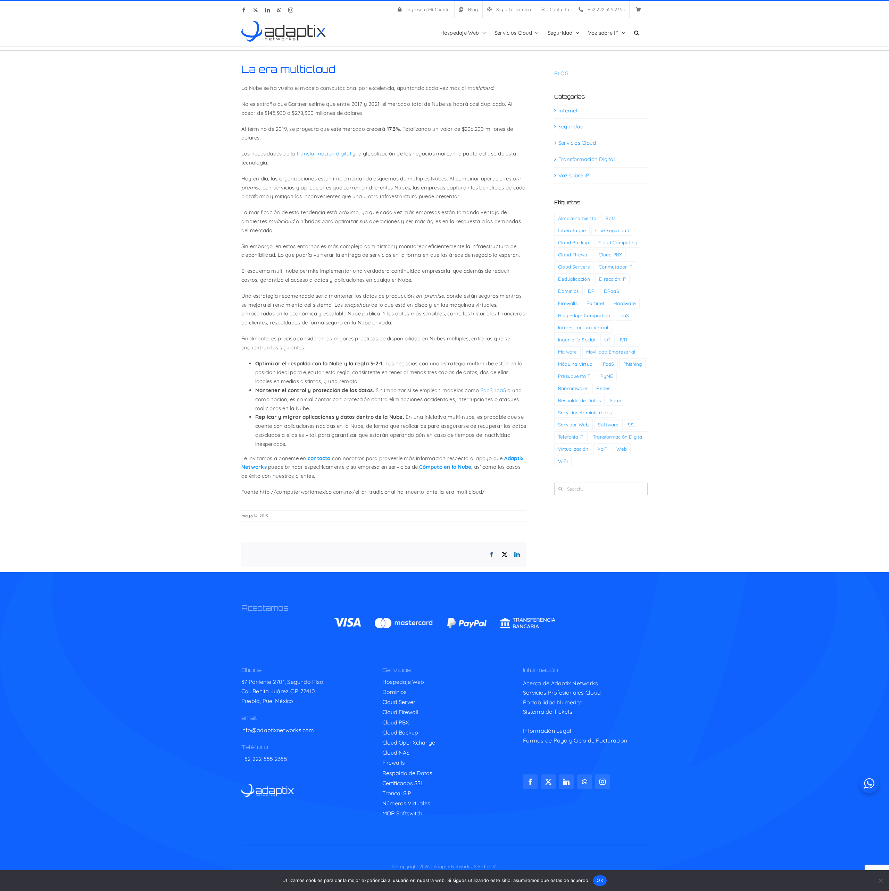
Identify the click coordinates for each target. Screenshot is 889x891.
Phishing (632, 364)
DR (591, 291)
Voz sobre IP (573, 175)
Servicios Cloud (577, 142)
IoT (607, 339)
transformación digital (324, 153)
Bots (610, 218)
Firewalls (568, 303)
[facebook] (530, 781)
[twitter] (548, 781)
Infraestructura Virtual (583, 327)
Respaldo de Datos (579, 400)
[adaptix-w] (267, 786)
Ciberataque (572, 230)
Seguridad (570, 126)
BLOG (561, 73)
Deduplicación (574, 279)
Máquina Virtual (575, 364)
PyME (606, 376)
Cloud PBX (610, 254)
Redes (603, 388)
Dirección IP (612, 279)
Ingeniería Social (576, 339)
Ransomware (572, 388)
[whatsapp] (584, 781)
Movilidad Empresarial (610, 352)
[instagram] (602, 781)
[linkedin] (566, 781)
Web (621, 449)
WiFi (563, 461)
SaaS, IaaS (493, 390)
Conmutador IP (615, 267)
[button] (636, 32)
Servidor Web (573, 424)
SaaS (615, 400)
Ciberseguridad (612, 230)
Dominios (568, 291)
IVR (624, 339)
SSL (632, 424)
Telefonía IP (571, 437)
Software (608, 424)
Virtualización (573, 449)
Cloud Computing (617, 242)
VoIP (602, 449)
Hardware (625, 303)
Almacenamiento (577, 218)
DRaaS (611, 291)
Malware (567, 352)
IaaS (624, 315)
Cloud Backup (573, 242)
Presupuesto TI (574, 376)
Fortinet (596, 303)
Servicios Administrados (585, 412)
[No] (880, 880)
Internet (568, 110)
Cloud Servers (574, 267)
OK (600, 880)
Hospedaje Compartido (584, 315)
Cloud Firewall (574, 254)
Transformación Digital (586, 159)
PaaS (608, 364)
